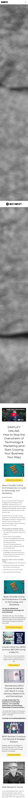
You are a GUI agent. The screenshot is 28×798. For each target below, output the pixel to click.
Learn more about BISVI (14, 755)
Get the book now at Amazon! (14, 480)
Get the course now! (14, 665)
